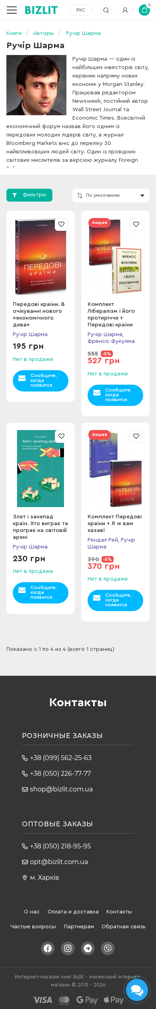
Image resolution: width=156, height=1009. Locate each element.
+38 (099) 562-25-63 (61, 758)
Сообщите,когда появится (43, 380)
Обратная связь (124, 927)
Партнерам (79, 927)
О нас (32, 912)
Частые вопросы (33, 927)
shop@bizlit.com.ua (61, 789)
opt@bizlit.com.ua (59, 862)
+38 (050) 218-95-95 (60, 846)
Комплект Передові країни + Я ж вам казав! (115, 523)
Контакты (119, 912)
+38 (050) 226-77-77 (60, 773)
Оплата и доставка (73, 912)
